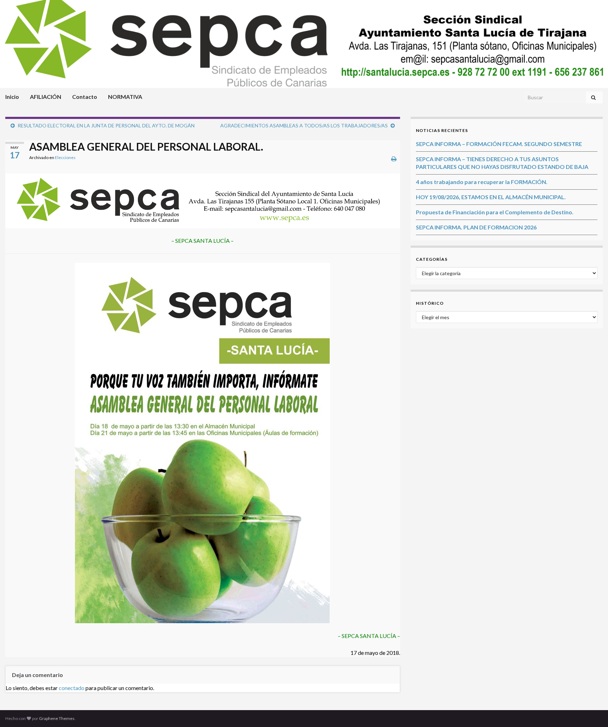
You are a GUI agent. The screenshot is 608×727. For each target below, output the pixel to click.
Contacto (84, 96)
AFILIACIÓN (45, 96)
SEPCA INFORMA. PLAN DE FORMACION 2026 (476, 227)
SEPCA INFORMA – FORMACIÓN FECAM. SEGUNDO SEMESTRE (499, 143)
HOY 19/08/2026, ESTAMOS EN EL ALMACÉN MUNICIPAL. (491, 197)
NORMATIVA (125, 96)
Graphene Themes (57, 718)
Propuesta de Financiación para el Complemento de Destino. (495, 212)
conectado (71, 687)
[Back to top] (592, 711)
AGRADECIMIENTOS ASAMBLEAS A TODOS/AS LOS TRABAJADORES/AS (304, 125)
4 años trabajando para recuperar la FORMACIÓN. (481, 181)
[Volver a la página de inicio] (304, 44)
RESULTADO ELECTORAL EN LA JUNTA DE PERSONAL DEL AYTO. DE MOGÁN (106, 125)
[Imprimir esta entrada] (394, 158)
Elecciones (65, 157)
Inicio (12, 96)
